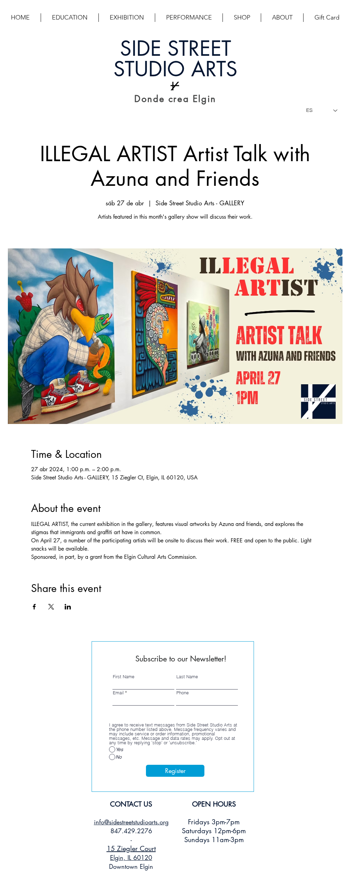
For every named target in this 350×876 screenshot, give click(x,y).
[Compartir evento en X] (51, 606)
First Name (123, 676)
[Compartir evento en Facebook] (34, 606)
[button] (69, 17)
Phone (182, 693)
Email (118, 693)
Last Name (187, 676)
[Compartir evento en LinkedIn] (68, 606)
